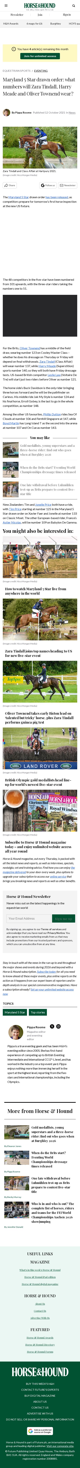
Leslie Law (54, 375)
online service (58, 876)
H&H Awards (10, 23)
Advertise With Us (40, 1317)
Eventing (41, 70)
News (72, 112)
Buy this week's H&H (40, 1383)
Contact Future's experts (40, 1389)
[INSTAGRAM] (59, 1026)
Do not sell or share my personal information (40, 1419)
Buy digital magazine (40, 1395)
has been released (57, 197)
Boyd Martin (11, 423)
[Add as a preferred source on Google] (40, 1431)
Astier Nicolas (12, 522)
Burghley (55, 23)
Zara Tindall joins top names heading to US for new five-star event (38, 653)
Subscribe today (46, 971)
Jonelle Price (43, 504)
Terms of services (51, 929)
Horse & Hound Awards (40, 1337)
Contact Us (40, 1310)
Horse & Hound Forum (40, 1351)
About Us (40, 1303)
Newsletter (70, 185)
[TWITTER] (53, 1026)
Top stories (38, 1012)
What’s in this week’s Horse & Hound (40, 1269)
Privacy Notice (56, 932)
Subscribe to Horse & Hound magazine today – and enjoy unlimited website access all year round (38, 846)
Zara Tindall (47, 361)
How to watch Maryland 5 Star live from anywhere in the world (35, 591)
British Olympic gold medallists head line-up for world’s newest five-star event (38, 782)
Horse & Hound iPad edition (40, 1277)
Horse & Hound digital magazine (40, 1284)
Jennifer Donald (15, 1227)
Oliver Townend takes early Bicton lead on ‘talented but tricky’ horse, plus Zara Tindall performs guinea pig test (39, 718)
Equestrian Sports (17, 70)
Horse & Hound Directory (40, 1344)
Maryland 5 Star (18, 197)
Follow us (50, 185)
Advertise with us (40, 1413)
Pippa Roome (23, 112)
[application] (40, 316)
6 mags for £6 (34, 23)
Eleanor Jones (14, 1146)
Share (12, 185)
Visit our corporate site (60, 1446)
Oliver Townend (30, 348)
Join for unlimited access (40, 56)
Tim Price (15, 509)
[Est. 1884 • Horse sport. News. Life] (39, 5)
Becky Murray (14, 1197)
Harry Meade (47, 366)
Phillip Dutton (52, 414)
